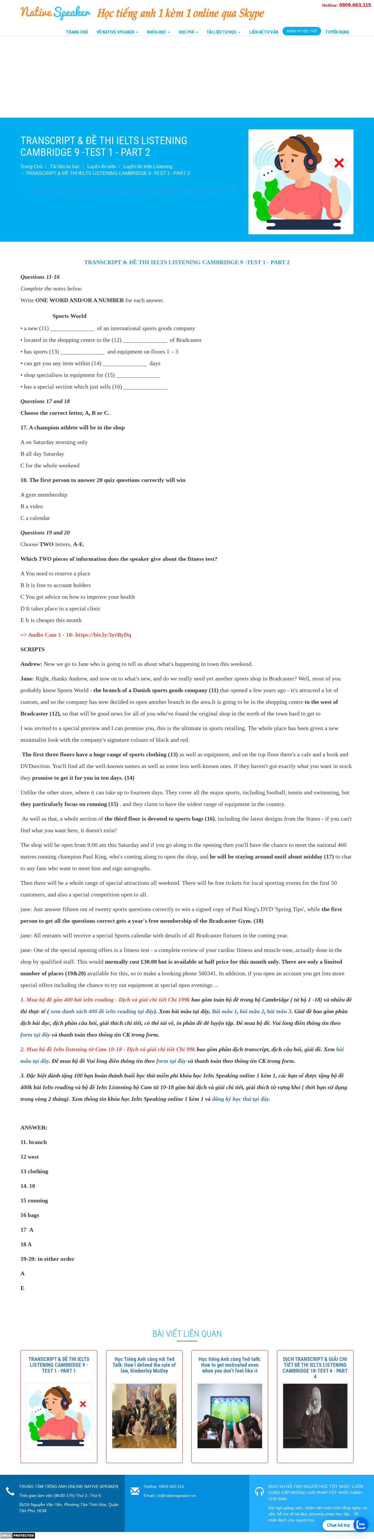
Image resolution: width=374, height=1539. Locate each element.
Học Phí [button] (187, 32)
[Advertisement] (175, 77)
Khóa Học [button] (157, 32)
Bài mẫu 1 (224, 1011)
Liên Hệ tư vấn (263, 32)
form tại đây (35, 1034)
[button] (58, 1365)
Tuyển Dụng (337, 32)
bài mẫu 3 (279, 1011)
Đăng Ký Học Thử (302, 31)
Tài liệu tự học (65, 166)
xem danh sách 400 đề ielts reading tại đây (102, 1011)
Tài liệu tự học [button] (222, 32)
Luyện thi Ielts (101, 166)
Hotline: (346, 5)
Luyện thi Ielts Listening (148, 166)
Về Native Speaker (116, 32)
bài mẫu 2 (252, 1011)
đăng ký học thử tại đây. (241, 1099)
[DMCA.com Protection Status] (17, 1535)
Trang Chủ (77, 32)
